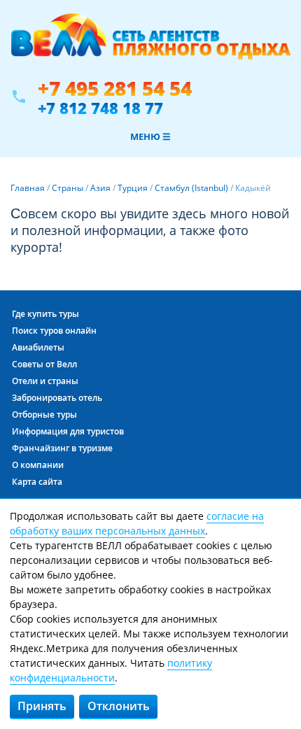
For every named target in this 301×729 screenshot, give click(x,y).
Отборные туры (44, 414)
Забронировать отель (57, 398)
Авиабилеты (38, 347)
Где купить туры (45, 314)
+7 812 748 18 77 (100, 107)
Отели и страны (45, 381)
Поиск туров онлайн (54, 331)
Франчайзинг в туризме (62, 448)
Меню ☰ (150, 136)
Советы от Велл (44, 364)
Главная (27, 188)
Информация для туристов (68, 431)
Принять (42, 706)
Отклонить (119, 706)
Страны (67, 188)
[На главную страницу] (150, 44)
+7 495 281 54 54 (115, 88)
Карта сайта (37, 482)
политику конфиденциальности (111, 670)
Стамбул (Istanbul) (191, 188)
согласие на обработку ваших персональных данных (137, 523)
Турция (133, 188)
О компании (38, 465)
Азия (100, 188)
